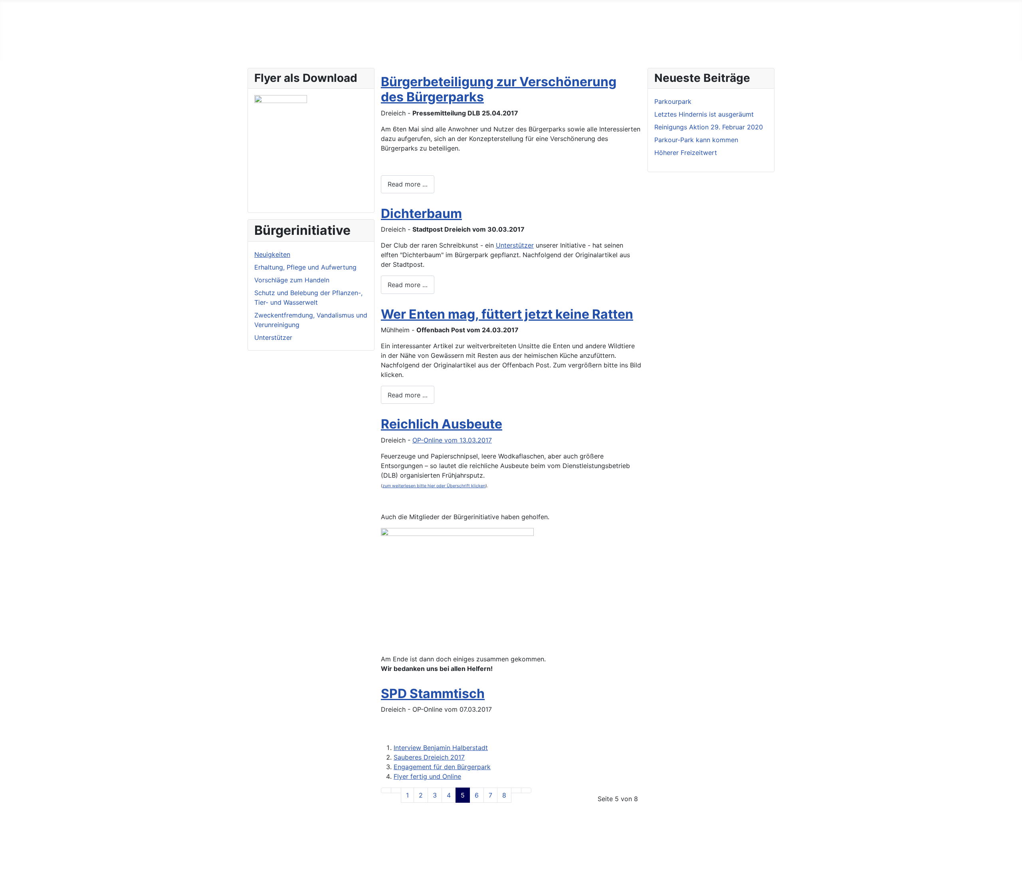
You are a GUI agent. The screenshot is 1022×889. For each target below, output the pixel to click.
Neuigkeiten (427, 49)
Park (297, 49)
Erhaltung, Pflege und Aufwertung (305, 267)
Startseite (265, 49)
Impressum (267, 854)
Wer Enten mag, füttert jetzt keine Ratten (507, 314)
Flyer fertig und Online (427, 776)
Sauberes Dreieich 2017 (429, 757)
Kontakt (262, 867)
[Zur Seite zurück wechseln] (396, 790)
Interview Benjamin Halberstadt (441, 748)
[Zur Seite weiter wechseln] (516, 790)
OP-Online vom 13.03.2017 (452, 440)
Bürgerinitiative (376, 49)
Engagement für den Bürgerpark (442, 767)
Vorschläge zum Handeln (291, 280)
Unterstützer (273, 337)
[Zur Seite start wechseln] (386, 790)
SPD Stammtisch (433, 693)
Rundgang (329, 49)
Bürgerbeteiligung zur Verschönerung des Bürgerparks (498, 89)
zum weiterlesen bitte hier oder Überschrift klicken (433, 485)
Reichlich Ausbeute (441, 424)
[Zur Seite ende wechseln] (526, 790)
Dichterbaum (421, 213)
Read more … (408, 184)
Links (258, 841)
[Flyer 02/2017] (280, 147)
